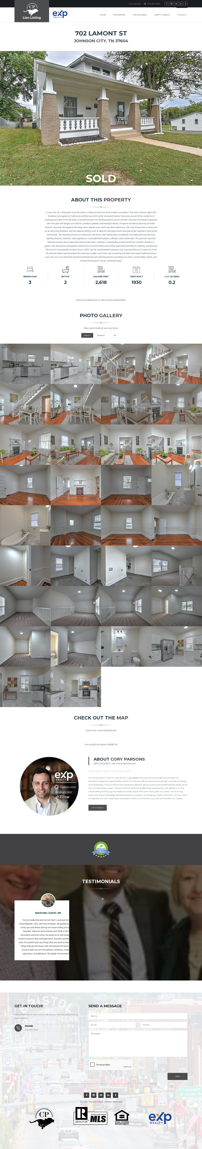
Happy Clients (162, 15)
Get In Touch (98, 808)
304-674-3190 (153, 4)
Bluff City (113, 744)
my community (108, 795)
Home (103, 15)
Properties (119, 15)
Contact (182, 15)
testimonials (119, 300)
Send (177, 1076)
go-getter (134, 778)
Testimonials (140, 15)
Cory (95, 300)
